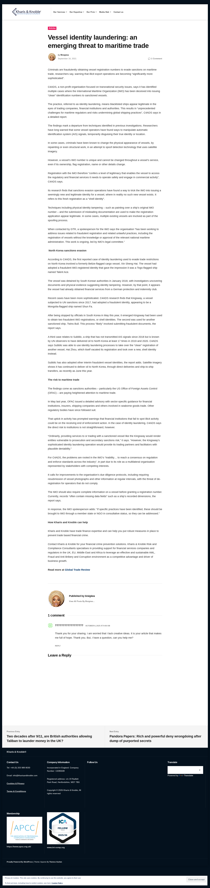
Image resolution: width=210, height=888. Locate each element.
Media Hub (104, 12)
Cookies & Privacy (15, 783)
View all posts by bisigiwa (81, 601)
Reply (58, 646)
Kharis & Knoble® (16, 752)
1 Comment (156, 58)
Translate (188, 775)
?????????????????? (69, 625)
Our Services (59, 12)
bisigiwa (65, 55)
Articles (52, 28)
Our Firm (91, 12)
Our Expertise (76, 12)
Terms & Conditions (16, 791)
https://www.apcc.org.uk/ (19, 846)
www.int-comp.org (56, 847)
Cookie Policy (57, 883)
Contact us (118, 12)
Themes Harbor (55, 862)
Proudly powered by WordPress (20, 862)
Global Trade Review (77, 569)
